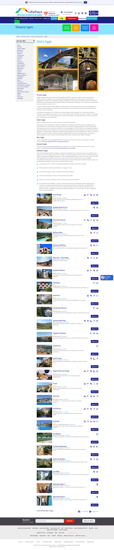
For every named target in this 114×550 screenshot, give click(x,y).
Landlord (54, 535)
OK (85, 2)
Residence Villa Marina (59, 270)
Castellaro (20, 56)
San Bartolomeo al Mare (23, 85)
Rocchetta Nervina (22, 83)
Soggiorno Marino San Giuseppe (61, 371)
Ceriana (19, 58)
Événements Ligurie (72, 532)
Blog (56, 532)
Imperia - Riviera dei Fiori (37, 36)
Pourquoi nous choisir (23, 18)
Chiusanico (20, 61)
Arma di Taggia (21, 48)
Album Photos (94, 28)
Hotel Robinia (56, 283)
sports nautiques (63, 529)
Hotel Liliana (56, 421)
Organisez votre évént (67, 28)
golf (62, 528)
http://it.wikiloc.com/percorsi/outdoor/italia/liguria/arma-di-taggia (58, 148)
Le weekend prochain (47, 541)
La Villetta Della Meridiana (60, 446)
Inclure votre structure (92, 18)
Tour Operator (54, 18)
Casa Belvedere (57, 434)
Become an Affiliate (89, 521)
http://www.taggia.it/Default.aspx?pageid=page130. (55, 141)
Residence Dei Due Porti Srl (60, 207)
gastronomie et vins (55, 528)
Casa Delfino (56, 472)
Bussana (19, 53)
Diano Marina (20, 66)
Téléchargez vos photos (85, 28)
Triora (18, 95)
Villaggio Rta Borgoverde (59, 333)
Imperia (19, 71)
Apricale (19, 46)
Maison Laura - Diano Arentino (60, 258)
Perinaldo (19, 78)
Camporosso (20, 55)
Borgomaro (20, 51)
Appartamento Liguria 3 (59, 484)
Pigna (18, 80)
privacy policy (79, 2)
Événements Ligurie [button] (72, 18)
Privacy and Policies (80, 541)
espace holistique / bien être (80, 528)
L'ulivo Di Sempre (57, 358)
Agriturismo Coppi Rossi (59, 245)
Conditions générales (68, 541)
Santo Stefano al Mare (23, 91)
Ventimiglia (20, 98)
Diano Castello (21, 65)
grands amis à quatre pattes (24, 528)
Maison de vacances (80, 535)
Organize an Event (41, 532)
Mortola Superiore (22, 75)
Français (93, 11)
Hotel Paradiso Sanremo (59, 220)
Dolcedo (19, 70)
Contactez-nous (46, 18)
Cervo (18, 60)
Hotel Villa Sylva (57, 195)
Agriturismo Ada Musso (59, 459)
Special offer (62, 532)
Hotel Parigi (56, 396)
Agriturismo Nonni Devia (59, 321)
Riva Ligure (20, 81)
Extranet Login (90, 541)
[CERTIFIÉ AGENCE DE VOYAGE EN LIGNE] (45, 13)
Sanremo (19, 90)
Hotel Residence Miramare (60, 308)
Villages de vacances (69, 535)
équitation (91, 528)
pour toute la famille (44, 528)
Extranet (17, 22)
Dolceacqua (20, 68)
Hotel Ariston (56, 295)
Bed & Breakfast (34, 535)
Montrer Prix (94, 203)
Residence (59, 535)
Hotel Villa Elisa (57, 409)
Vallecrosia (20, 96)
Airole (18, 45)
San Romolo (20, 88)
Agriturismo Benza (58, 232)
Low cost (38, 541)
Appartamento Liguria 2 (59, 497)
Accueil (16, 18)
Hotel (49, 535)
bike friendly (35, 528)
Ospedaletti (20, 76)
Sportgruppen (50, 532)
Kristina (55, 383)
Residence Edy (56, 346)
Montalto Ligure (21, 73)
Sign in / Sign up (93, 14)
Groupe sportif (76, 28)
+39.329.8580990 (68, 12)
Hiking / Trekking (69, 528)
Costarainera (20, 63)
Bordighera (20, 50)
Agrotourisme (42, 535)
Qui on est (31, 18)
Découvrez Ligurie (38, 18)
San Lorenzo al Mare (22, 86)
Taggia (45, 36)
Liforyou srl (54, 546)
